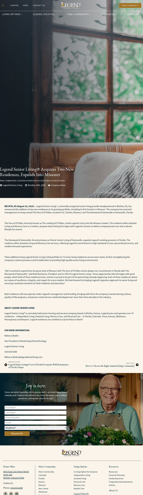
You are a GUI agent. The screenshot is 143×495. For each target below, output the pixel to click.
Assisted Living (80, 478)
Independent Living (82, 475)
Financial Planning (116, 475)
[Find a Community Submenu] (91, 14)
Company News (11, 180)
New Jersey (43, 488)
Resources (108, 14)
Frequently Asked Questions (121, 482)
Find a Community (78, 14)
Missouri (42, 485)
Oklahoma (43, 492)
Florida (41, 478)
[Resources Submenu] (117, 14)
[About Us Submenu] (141, 14)
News (25, 5)
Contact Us (39, 5)
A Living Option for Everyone (85, 472)
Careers (14, 5)
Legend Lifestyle (44, 14)
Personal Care (79, 482)
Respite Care (79, 488)
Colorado (42, 475)
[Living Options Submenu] (23, 14)
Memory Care (79, 485)
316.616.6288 (16, 488)
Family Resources (116, 478)
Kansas (42, 482)
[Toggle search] (3, 5)
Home (2, 180)
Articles (112, 485)
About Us (133, 14)
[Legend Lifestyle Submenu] (57, 14)
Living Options (11, 14)
